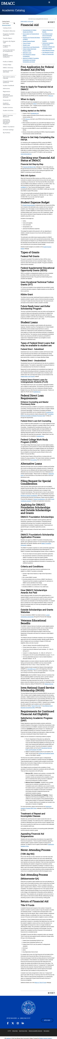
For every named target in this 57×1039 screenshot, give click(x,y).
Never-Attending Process (48, 50)
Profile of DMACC (8, 61)
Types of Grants (27, 43)
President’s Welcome (9, 31)
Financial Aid (6, 100)
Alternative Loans (27, 52)
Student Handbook (8, 85)
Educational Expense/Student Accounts (8, 96)
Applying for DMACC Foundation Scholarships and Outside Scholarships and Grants (31, 60)
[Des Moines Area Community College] (8, 3)
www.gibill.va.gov (31, 669)
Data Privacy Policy (23, 1030)
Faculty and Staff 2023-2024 (8, 71)
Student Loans (26, 45)
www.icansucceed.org (26, 154)
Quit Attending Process (48, 52)
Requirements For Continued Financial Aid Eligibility (48, 39)
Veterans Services (48, 684)
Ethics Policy (15, 1030)
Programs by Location (6, 46)
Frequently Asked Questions (8, 81)
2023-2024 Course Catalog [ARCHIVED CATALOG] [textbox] (38, 18)
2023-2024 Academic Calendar (9, 77)
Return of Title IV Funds (40, 982)
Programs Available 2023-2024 (8, 34)
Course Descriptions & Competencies (9, 50)
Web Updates (46, 1030)
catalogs (8, 1038)
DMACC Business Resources (8, 116)
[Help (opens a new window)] (54, 22)
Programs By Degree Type (9, 41)
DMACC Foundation (8, 126)
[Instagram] (18, 1023)
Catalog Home (7, 28)
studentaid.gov (34, 113)
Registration (6, 91)
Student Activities (8, 110)
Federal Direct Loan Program (28, 376)
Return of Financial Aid (48, 54)
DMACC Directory (8, 67)
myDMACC (23, 187)
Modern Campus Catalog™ (45, 1038)
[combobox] (42, 19)
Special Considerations (39, 499)
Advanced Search (6, 25)
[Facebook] (8, 1023)
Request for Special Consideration (29, 495)
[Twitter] (13, 1023)
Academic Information (6, 103)
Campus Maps (7, 64)
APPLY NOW (47, 1020)
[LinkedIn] (23, 1023)
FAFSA (34, 103)
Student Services (8, 107)
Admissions (6, 88)
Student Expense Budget (29, 41)
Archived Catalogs (8, 129)
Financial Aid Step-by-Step (29, 167)
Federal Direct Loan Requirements (31, 47)
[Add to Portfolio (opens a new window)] (48, 22)
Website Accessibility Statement (35, 1030)
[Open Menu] (49, 2)
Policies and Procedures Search (46, 753)
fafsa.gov (50, 95)
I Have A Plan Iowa (36, 706)
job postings (34, 460)
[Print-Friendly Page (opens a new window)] (52, 22)
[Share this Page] (50, 22)
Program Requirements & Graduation (7, 55)
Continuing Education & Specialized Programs (6, 121)
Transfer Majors (7, 38)
